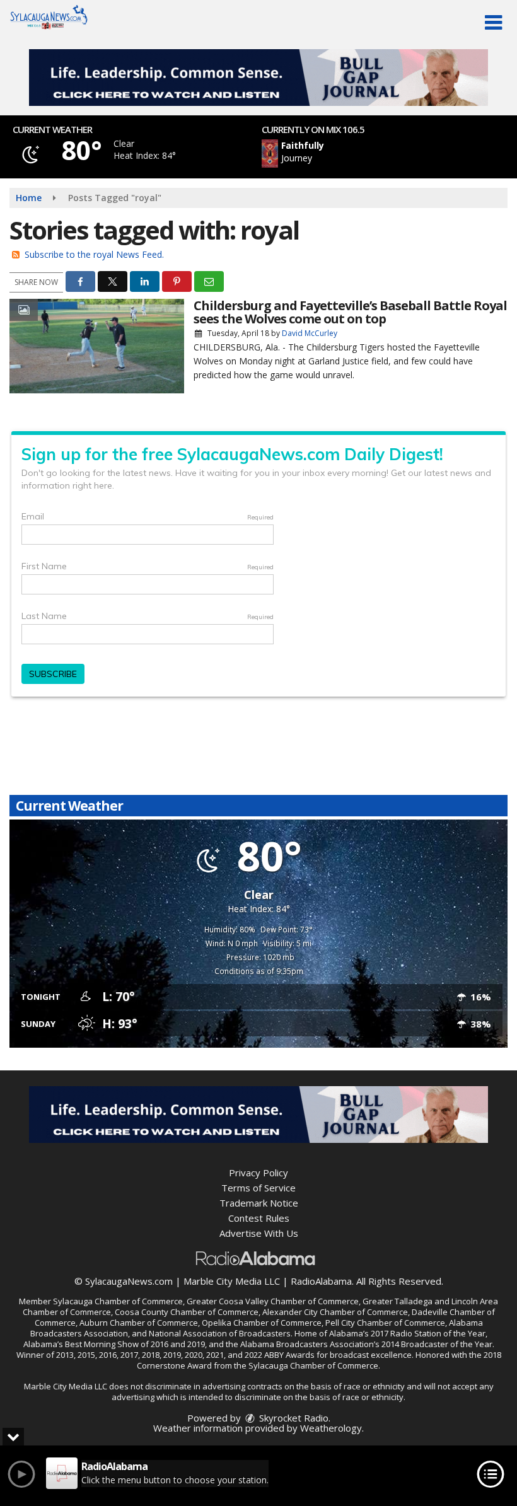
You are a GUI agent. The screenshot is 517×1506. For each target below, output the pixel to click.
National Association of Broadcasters (220, 1333)
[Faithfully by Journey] (270, 153)
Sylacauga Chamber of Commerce (118, 1301)
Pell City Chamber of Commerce (385, 1322)
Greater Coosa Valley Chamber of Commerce (273, 1301)
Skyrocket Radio (292, 1417)
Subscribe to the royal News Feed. (94, 254)
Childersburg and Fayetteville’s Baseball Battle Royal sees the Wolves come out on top (350, 312)
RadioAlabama (321, 1281)
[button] (493, 23)
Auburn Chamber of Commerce (138, 1322)
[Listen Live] (350, 153)
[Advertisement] (258, 77)
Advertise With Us (258, 1233)
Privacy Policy (258, 1172)
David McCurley (309, 333)
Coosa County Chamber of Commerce (186, 1312)
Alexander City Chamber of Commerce (335, 1312)
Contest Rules (258, 1218)
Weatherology (331, 1428)
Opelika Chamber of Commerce (262, 1322)
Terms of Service (258, 1187)
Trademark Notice (258, 1202)
